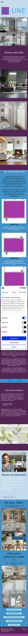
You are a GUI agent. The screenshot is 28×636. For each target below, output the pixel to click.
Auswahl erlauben (14, 342)
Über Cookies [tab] (22, 292)
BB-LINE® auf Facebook (14, 609)
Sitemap (11, 628)
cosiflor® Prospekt (14, 624)
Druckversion (5, 628)
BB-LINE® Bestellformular (14, 613)
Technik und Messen (14, 380)
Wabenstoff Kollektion (9, 497)
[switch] (24, 322)
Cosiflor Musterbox (5, 409)
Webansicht (24, 628)
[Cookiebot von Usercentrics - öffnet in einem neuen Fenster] (20, 288)
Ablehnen (14, 347)
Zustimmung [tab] (5, 292)
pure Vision (5, 403)
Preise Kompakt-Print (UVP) (14, 621)
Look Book (5, 404)
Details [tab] (14, 292)
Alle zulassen (14, 338)
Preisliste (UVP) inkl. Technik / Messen (14, 617)
